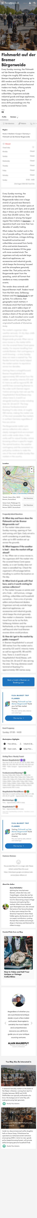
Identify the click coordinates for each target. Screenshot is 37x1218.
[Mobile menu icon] (2, 3)
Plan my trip (17, 718)
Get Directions (28, 498)
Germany (26, 134)
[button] (10, 474)
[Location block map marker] (8, 473)
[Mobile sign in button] (30, 3)
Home (5, 134)
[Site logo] (12, 3)
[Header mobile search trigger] (34, 3)
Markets (11, 134)
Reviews (14, 117)
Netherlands (22, 295)
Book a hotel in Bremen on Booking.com (18, 681)
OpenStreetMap (22, 493)
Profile (4, 117)
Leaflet (14, 493)
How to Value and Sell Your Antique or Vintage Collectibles (16, 974)
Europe (18, 134)
